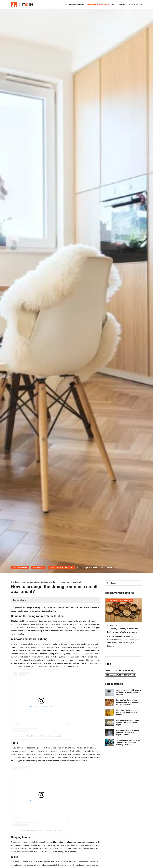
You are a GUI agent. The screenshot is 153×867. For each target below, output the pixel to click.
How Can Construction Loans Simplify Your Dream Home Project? (127, 722)
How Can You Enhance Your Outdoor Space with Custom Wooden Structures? (127, 702)
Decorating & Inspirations (98, 4)
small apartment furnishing (120, 670)
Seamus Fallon (21, 567)
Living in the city (135, 4)
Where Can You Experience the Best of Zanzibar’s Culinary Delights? (128, 712)
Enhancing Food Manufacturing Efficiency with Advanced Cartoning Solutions (128, 742)
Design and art (118, 4)
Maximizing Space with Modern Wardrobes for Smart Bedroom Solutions (128, 692)
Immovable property (75, 4)
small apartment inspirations (120, 675)
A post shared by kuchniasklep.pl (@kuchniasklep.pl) (41, 736)
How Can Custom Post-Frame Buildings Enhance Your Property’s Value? (127, 732)
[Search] (107, 583)
